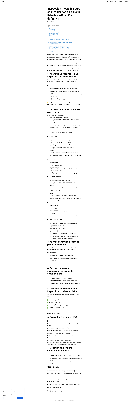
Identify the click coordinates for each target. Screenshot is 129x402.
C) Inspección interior (54, 34)
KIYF (2, 1)
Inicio (107, 1)
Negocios (126, 1)
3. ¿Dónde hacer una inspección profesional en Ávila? (59, 39)
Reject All (13, 397)
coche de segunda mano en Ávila (59, 68)
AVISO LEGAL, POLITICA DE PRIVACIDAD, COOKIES (64, 400)
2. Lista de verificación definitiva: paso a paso (57, 30)
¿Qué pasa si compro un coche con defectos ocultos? (60, 47)
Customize (6, 397)
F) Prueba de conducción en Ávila (56, 38)
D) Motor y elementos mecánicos (56, 35)
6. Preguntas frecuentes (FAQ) (54, 43)
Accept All (19, 397)
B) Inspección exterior (54, 33)
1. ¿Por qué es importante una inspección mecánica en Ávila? (60, 28)
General (111, 1)
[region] (13, 394)
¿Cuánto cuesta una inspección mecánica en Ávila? (59, 46)
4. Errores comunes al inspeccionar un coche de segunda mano (61, 40)
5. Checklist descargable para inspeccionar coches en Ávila (60, 42)
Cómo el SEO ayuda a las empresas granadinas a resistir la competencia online (63, 393)
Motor (50, 390)
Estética (120, 1)
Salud (116, 1)
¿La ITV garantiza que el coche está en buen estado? (59, 48)
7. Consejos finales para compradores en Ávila (57, 50)
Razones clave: (52, 29)
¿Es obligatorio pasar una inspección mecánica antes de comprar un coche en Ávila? (65, 44)
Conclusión (51, 51)
